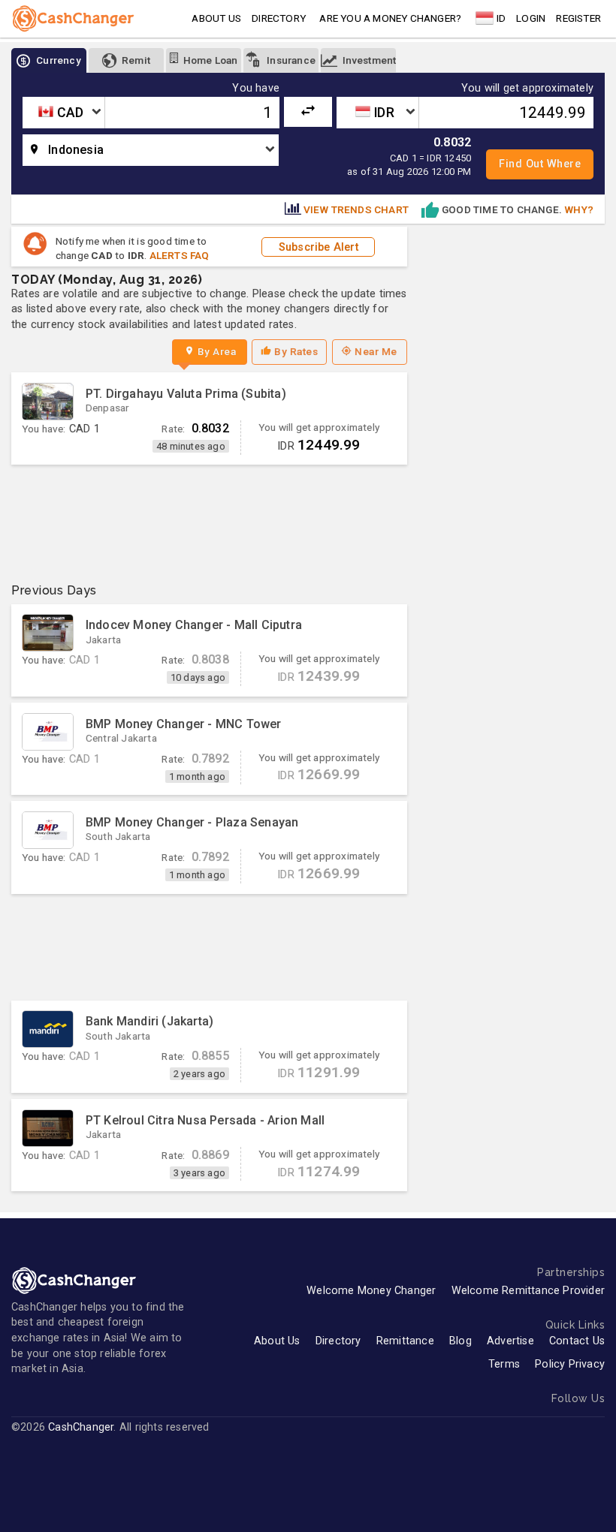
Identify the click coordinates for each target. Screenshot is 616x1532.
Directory (279, 18)
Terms (504, 1364)
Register (578, 18)
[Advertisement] (209, 518)
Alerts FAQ (179, 255)
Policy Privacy (570, 1364)
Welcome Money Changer (371, 1290)
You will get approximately (527, 88)
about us (216, 18)
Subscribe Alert (318, 246)
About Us (277, 1341)
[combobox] (63, 112)
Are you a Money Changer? (390, 18)
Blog (460, 1341)
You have (255, 88)
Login (530, 18)
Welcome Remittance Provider (528, 1290)
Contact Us (577, 1341)
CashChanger (80, 1427)
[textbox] (63, 112)
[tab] (48, 60)
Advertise (510, 1341)
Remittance (405, 1341)
